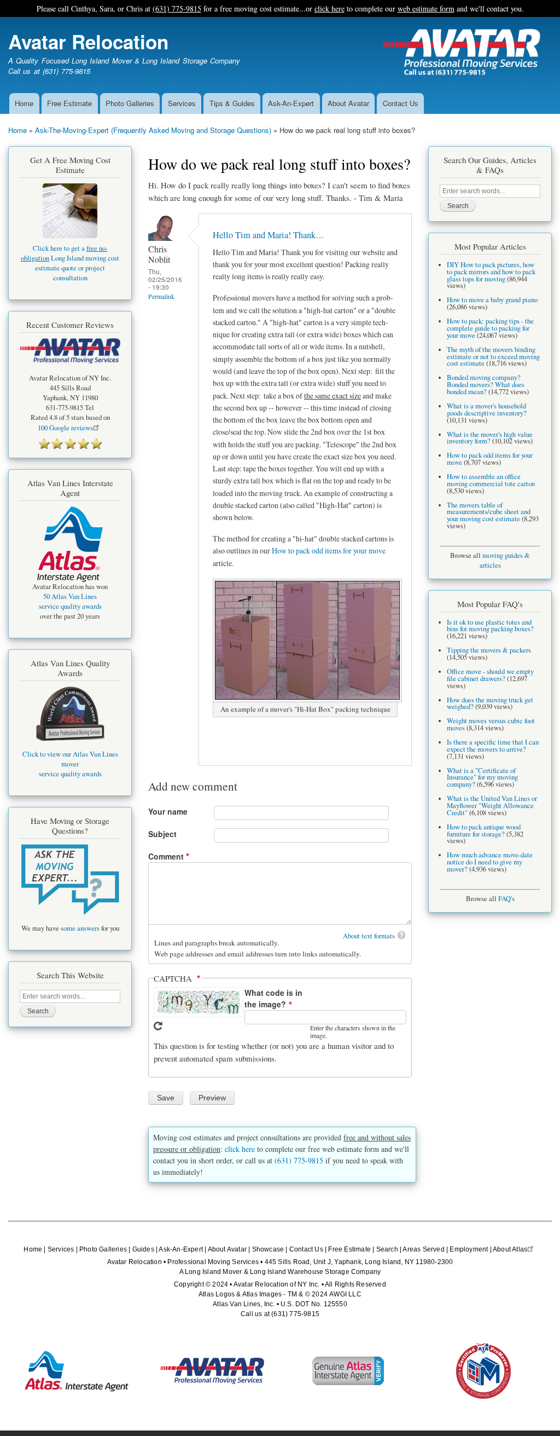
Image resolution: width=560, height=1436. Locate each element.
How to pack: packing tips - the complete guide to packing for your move (490, 328)
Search (387, 1249)
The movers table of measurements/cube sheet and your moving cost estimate (488, 512)
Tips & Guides (232, 103)
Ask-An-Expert (291, 103)
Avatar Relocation (88, 41)
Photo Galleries (130, 103)
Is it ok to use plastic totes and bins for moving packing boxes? (490, 626)
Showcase (268, 1249)
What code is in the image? (273, 998)
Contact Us (400, 103)
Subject (162, 833)
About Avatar (348, 103)
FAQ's (506, 898)
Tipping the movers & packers (489, 650)
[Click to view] (70, 879)
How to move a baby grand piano (492, 299)
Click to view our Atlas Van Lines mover (70, 759)
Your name (168, 811)
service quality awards (70, 606)
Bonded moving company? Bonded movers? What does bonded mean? (485, 384)
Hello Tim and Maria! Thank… (268, 235)
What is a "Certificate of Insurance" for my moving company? (482, 777)
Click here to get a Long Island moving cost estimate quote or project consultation (70, 263)
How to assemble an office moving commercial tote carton (491, 480)
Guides (143, 1249)
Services (182, 103)
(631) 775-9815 (177, 8)
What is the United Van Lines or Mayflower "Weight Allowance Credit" (492, 805)
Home (24, 103)
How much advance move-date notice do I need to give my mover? (490, 862)
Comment (166, 856)
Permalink (161, 296)
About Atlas (510, 1249)
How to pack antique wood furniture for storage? (484, 830)
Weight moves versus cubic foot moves (491, 724)
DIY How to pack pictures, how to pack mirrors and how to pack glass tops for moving (491, 272)
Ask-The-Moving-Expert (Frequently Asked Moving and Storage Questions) (153, 130)
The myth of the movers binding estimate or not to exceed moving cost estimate (493, 356)
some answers (80, 928)
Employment (469, 1249)
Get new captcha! (158, 1026)
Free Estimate (69, 103)
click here (329, 8)
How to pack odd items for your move (329, 550)
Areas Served (423, 1249)
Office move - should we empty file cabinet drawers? (490, 675)
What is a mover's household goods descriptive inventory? (487, 409)
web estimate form (426, 8)
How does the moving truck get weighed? (490, 703)
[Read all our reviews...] (70, 443)
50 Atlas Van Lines (70, 596)
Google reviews (65, 427)
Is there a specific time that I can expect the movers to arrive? (493, 745)
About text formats (369, 936)
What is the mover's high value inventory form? (490, 438)
